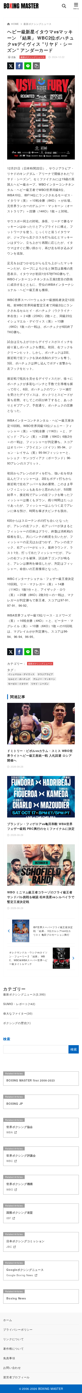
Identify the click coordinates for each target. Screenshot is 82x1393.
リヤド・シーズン (40, 683)
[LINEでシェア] (27, 65)
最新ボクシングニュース (37, 23)
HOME (15, 23)
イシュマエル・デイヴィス (21, 674)
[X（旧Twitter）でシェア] (10, 65)
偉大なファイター (17, 1013)
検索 (6, 1039)
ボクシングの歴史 (17, 1023)
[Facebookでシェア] (19, 65)
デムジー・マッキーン (44, 678)
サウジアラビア (45, 674)
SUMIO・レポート (19, 1004)
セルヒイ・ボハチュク (19, 678)
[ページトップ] (74, 1385)
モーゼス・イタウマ (18, 683)
